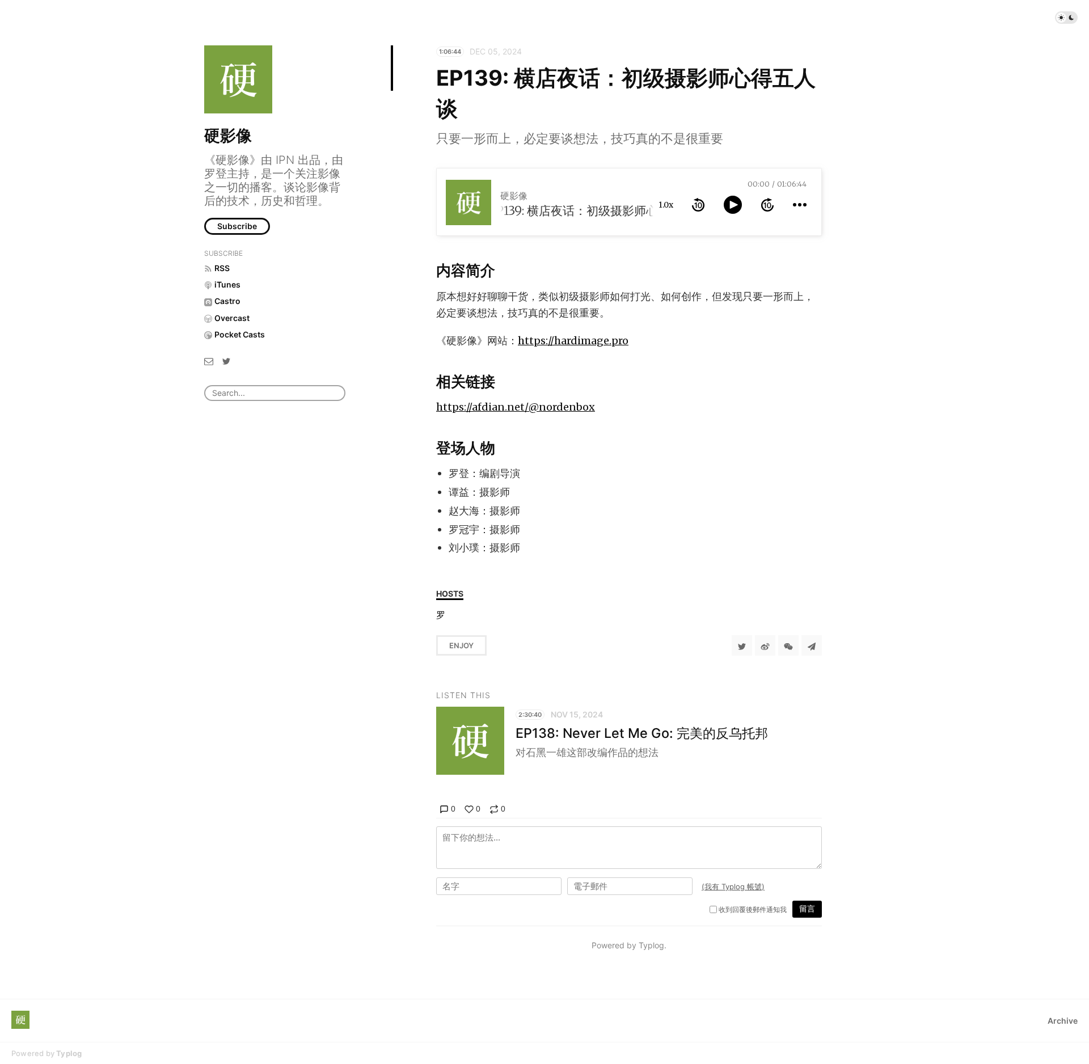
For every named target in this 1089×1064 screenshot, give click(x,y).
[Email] (208, 360)
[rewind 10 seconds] (698, 204)
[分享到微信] (788, 645)
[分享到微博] (765, 645)
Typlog (69, 1053)
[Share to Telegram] (811, 645)
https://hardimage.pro (573, 340)
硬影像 (228, 135)
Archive (1063, 1020)
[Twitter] (226, 360)
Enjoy (461, 645)
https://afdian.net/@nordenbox (515, 406)
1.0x (666, 205)
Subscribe (237, 226)
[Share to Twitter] (742, 645)
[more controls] (799, 204)
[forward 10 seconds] (767, 204)
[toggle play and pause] (733, 204)
